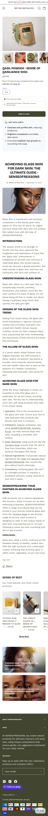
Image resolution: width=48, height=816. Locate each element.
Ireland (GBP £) (8, 795)
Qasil (23, 459)
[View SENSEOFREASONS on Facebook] (15, 781)
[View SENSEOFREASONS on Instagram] (4, 781)
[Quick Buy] (16, 611)
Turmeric (9, 445)
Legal (4, 727)
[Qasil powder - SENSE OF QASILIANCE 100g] (8, 57)
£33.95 (31, 630)
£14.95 (11, 627)
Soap (17, 445)
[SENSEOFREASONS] (24, 8)
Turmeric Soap (19, 514)
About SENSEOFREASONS (12, 719)
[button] (39, 8)
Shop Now (24, 637)
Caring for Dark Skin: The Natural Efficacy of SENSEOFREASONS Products (22, 691)
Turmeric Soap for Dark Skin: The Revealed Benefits (21, 664)
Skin (8, 560)
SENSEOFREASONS (16, 800)
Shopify (27, 800)
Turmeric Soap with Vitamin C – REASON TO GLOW (11, 621)
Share (9, 566)
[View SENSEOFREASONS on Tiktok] (10, 781)
